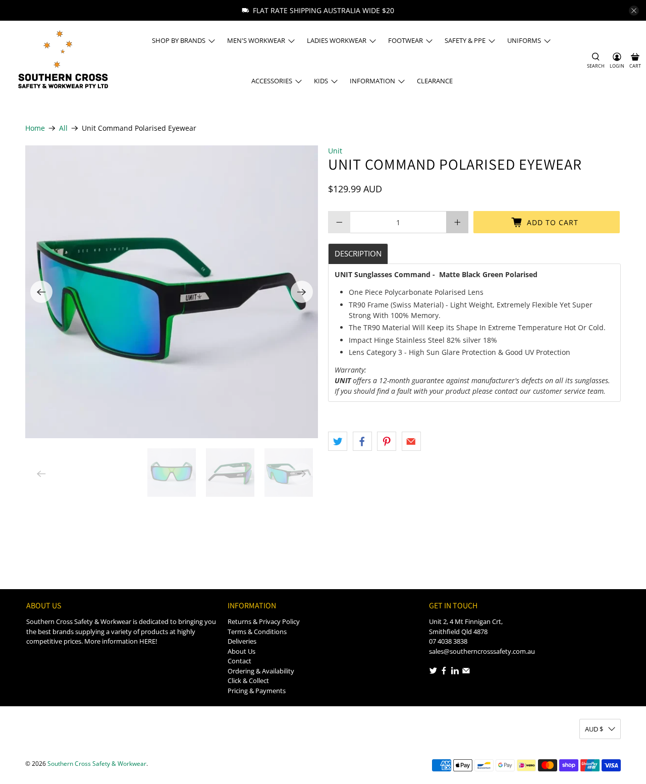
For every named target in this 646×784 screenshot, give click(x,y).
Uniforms (524, 40)
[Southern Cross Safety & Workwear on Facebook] (444, 672)
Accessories (271, 80)
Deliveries (242, 641)
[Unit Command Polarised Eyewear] (171, 291)
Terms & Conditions (257, 631)
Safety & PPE (465, 40)
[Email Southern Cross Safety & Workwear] (466, 672)
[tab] (358, 253)
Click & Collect (248, 680)
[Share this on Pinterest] (386, 441)
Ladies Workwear (336, 40)
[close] (634, 11)
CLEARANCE (435, 80)
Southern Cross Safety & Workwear (96, 763)
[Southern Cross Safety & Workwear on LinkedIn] (455, 672)
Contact (239, 660)
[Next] (302, 292)
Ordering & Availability (261, 670)
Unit (335, 150)
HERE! (148, 641)
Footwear (405, 40)
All (63, 128)
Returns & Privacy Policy (264, 621)
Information (372, 80)
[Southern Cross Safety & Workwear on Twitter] (433, 672)
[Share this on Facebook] (362, 441)
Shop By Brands (178, 40)
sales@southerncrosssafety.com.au (482, 651)
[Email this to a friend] (411, 441)
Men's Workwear (256, 40)
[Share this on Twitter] (337, 441)
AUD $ (594, 729)
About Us (241, 651)
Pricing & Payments (257, 690)
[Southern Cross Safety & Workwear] (62, 61)
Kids (321, 80)
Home (35, 128)
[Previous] (41, 292)
